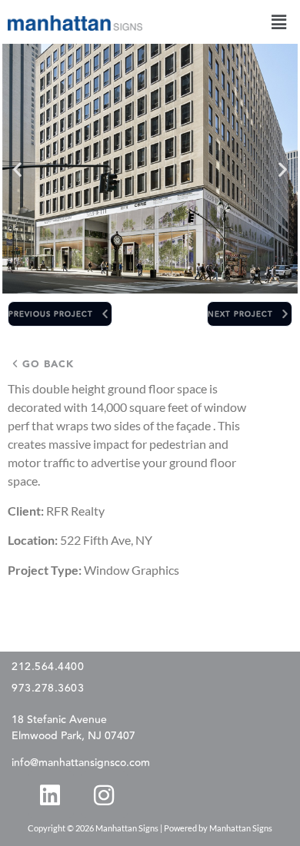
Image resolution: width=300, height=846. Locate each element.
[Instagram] (104, 794)
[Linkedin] (50, 794)
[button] (279, 22)
